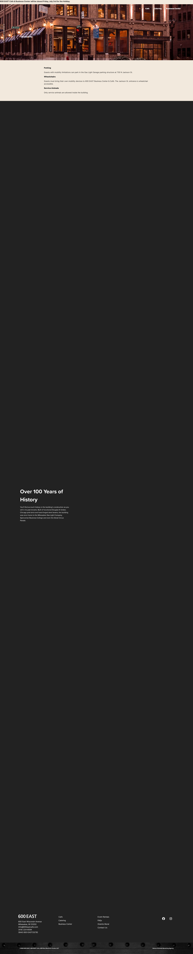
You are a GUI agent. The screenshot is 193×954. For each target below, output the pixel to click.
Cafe (147, 8)
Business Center (173, 8)
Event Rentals (103, 917)
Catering (158, 8)
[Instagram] (171, 918)
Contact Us (102, 927)
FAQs (100, 920)
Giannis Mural (103, 924)
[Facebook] (163, 918)
